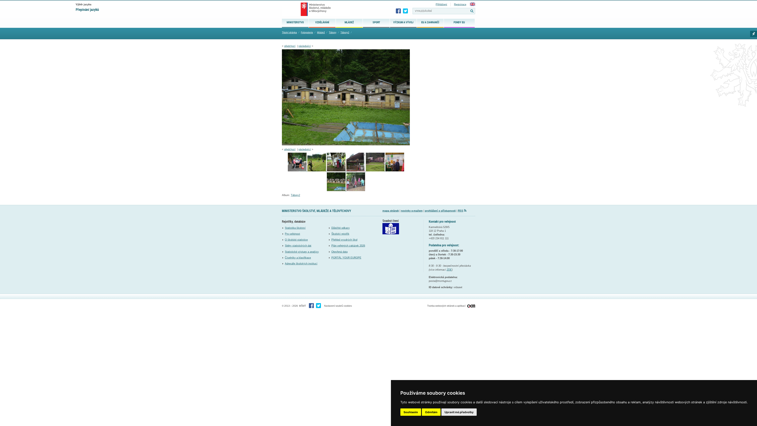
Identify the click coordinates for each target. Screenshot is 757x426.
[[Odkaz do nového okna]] (390, 233)
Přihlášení (441, 4)
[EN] (472, 5)
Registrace (460, 4)
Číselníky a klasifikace (298, 257)
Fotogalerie (307, 32)
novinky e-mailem (412, 210)
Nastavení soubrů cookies (338, 306)
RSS (460, 210)
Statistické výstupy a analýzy (302, 251)
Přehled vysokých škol (344, 239)
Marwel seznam (753, 34)
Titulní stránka (289, 32)
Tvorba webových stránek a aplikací (446, 306)
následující (304, 46)
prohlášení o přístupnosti (440, 210)
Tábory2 (344, 32)
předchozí (290, 46)
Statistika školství (295, 227)
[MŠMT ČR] (316, 9)
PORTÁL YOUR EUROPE (346, 257)
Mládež (321, 32)
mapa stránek (390, 210)
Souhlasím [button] (411, 412)
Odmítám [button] (431, 412)
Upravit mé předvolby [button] (459, 412)
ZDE (449, 269)
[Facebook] (398, 11)
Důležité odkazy (340, 227)
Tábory (332, 32)
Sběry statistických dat (298, 245)
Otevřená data (339, 251)
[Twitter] (405, 11)
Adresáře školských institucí (301, 263)
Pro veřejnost (292, 233)
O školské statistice (296, 239)
